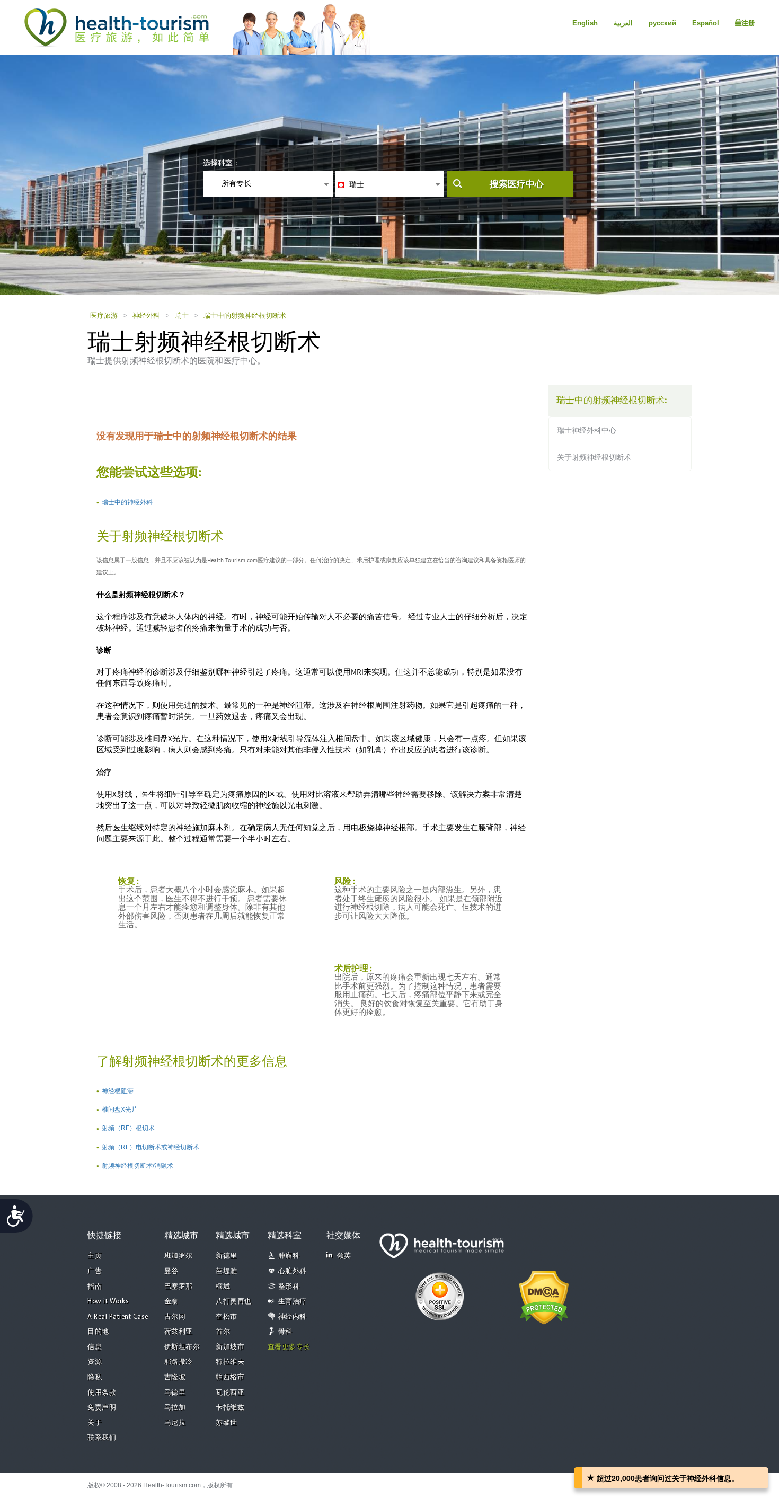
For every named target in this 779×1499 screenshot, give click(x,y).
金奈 (171, 1301)
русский (662, 23)
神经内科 (292, 1317)
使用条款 (101, 1392)
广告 (94, 1271)
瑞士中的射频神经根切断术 (244, 316)
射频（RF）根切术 (128, 1128)
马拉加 (175, 1407)
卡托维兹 (230, 1407)
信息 (94, 1347)
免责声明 (101, 1407)
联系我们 (101, 1437)
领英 (344, 1256)
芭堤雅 (226, 1271)
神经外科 (146, 316)
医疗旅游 (104, 316)
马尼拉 (175, 1423)
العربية (623, 23)
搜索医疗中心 (517, 184)
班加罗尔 (178, 1256)
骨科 (285, 1331)
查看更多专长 (289, 1347)
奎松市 (226, 1317)
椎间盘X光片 (120, 1109)
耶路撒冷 (178, 1362)
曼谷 (171, 1271)
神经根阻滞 (118, 1091)
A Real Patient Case (117, 1317)
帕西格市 (230, 1377)
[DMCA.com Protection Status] (544, 1296)
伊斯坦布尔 (182, 1347)
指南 (94, 1286)
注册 (748, 23)
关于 (94, 1423)
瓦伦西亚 (230, 1392)
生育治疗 (292, 1301)
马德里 (175, 1392)
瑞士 (182, 316)
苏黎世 (226, 1423)
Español (705, 23)
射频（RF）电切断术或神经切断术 (150, 1147)
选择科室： (221, 162)
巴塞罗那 (178, 1286)
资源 (94, 1362)
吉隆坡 (175, 1377)
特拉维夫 (230, 1362)
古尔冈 (175, 1317)
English (585, 23)
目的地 (98, 1331)
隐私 (94, 1377)
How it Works (108, 1301)
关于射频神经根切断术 (594, 457)
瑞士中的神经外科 (127, 502)
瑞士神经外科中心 (586, 430)
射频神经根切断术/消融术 (137, 1165)
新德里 (226, 1256)
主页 (94, 1256)
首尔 (223, 1331)
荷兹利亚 (178, 1331)
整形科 (289, 1286)
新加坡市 (230, 1347)
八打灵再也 (234, 1301)
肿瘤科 (289, 1256)
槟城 (223, 1286)
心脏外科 (292, 1271)
